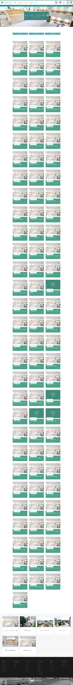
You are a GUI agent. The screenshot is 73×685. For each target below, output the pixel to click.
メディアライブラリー (5, 672)
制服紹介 (27, 668)
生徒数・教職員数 (4, 668)
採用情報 (63, 665)
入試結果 (39, 668)
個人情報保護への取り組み (65, 664)
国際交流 (15, 667)
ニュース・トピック (16, 5)
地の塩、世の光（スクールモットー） (66, 666)
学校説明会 (39, 667)
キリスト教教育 (16, 666)
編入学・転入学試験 (40, 673)
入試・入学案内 (31, 2)
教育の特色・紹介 (20, 2)
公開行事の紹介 (40, 672)
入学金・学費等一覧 (40, 669)
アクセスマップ (33, 5)
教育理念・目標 (4, 665)
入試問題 (39, 670)
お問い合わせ (22, 5)
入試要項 (39, 664)
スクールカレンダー (28, 664)
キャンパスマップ (27, 5)
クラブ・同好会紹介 (28, 666)
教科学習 (15, 665)
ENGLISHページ (57, 5)
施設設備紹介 (27, 667)
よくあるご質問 (40, 674)
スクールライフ (26, 2)
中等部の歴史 (4, 666)
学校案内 (39, 671)
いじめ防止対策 (52, 5)
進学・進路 (27, 669)
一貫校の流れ (4, 669)
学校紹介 (15, 2)
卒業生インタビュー (4, 670)
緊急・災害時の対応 (38, 5)
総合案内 (36, 2)
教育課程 (15, 664)
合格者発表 (39, 666)
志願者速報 (39, 665)
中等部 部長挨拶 (4, 664)
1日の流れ (27, 665)
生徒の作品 (27, 671)
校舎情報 (3, 671)
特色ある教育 (4, 667)
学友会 (27, 670)
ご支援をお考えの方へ (45, 5)
